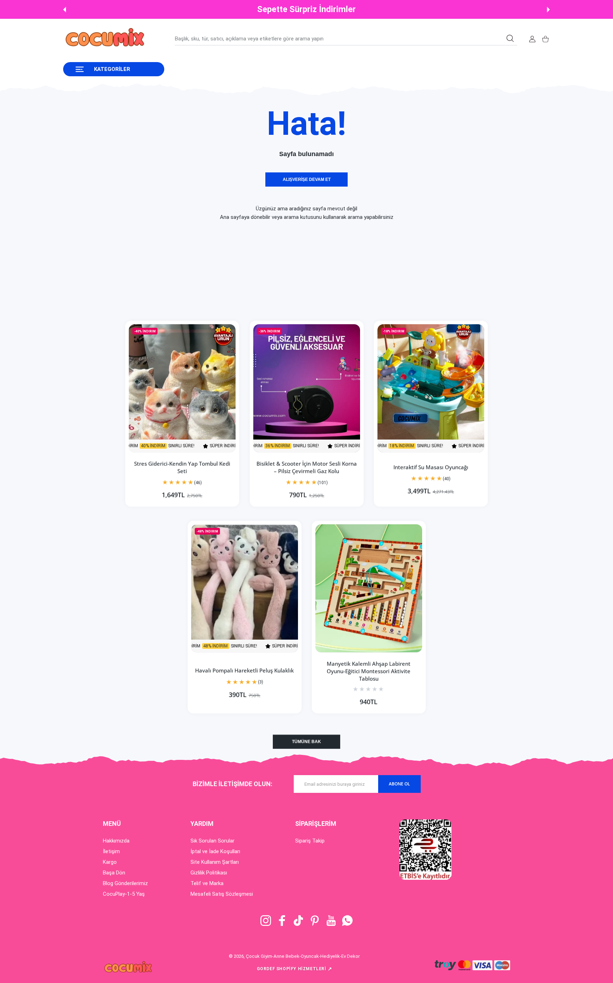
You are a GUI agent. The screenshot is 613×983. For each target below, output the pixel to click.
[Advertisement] (213, 271)
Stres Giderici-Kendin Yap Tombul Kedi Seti (182, 467)
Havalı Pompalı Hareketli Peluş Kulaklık (244, 670)
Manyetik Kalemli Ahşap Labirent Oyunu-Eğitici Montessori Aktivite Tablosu (368, 671)
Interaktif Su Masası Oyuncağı (430, 467)
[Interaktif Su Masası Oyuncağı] (430, 388)
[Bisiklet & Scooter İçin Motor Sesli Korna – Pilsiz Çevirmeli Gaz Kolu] (306, 388)
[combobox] (346, 38)
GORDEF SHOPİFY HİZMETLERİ (294, 969)
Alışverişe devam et (307, 179)
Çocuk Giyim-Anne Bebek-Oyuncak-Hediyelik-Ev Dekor (303, 956)
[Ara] (510, 38)
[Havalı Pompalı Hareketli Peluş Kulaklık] (244, 588)
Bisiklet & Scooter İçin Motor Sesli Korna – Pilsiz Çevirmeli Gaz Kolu (306, 467)
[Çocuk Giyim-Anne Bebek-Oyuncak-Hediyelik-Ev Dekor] (105, 39)
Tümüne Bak (306, 741)
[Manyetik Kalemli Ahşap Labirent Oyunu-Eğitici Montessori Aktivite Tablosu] (368, 588)
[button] (64, 9)
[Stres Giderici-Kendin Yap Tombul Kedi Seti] (182, 388)
